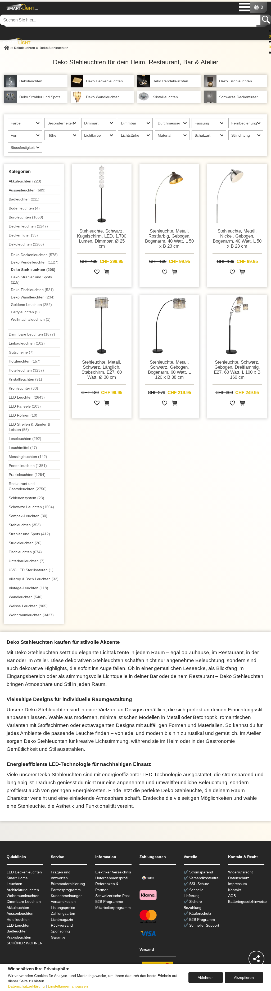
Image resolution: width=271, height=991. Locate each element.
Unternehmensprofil (111, 878)
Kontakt (234, 890)
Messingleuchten (28, 456)
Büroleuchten (26, 217)
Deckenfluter (23, 235)
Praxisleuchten (27, 474)
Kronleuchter (23, 388)
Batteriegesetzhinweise (247, 901)
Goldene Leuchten (31, 304)
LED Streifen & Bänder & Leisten (29, 427)
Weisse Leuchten (28, 606)
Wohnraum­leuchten (31, 615)
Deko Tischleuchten (32, 290)
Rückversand (62, 925)
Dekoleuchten (26, 244)
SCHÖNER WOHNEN (25, 943)
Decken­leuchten (28, 226)
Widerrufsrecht (240, 872)
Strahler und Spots (29, 534)
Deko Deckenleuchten (34, 255)
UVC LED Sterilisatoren (31, 570)
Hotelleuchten (26, 370)
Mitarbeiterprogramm (113, 907)
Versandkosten (63, 901)
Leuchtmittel (23, 447)
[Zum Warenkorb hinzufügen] (107, 273)
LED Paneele (25, 406)
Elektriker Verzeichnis (113, 872)
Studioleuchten (25, 543)
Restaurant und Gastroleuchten (28, 486)
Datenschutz (238, 878)
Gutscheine (21, 352)
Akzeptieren (244, 977)
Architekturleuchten (23, 890)
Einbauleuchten (27, 343)
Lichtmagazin (62, 919)
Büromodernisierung (68, 884)
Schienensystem (26, 498)
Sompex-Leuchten (28, 516)
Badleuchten (24, 199)
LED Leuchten (27, 397)
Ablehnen (206, 977)
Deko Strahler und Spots (31, 279)
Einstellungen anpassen (68, 986)
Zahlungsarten (63, 913)
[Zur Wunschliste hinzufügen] (97, 273)
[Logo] (21, 7)
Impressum (237, 884)
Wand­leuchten (26, 597)
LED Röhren (23, 415)
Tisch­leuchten (25, 552)
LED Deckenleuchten (24, 872)
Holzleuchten (24, 361)
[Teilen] (256, 959)
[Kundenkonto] (270, 31)
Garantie (58, 937)
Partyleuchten (25, 312)
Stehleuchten (25, 525)
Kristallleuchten (25, 379)
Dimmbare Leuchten (32, 334)
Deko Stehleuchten (33, 269)
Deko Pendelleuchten (34, 262)
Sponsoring (60, 931)
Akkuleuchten (25, 181)
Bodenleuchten (24, 208)
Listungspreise (63, 907)
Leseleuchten (25, 438)
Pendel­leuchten (28, 465)
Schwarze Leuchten (31, 507)
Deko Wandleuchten (33, 297)
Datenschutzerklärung (26, 986)
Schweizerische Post (112, 896)
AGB (232, 896)
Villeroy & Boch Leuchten (33, 579)
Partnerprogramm (66, 890)
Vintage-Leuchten (28, 588)
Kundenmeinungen (67, 896)
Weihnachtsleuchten (31, 319)
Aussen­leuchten (27, 190)
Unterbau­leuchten (26, 561)
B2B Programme (109, 901)
